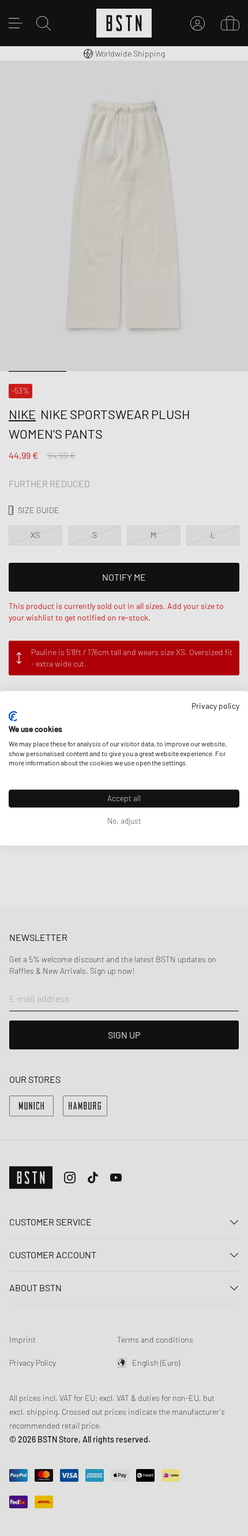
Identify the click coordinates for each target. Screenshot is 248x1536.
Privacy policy (215, 705)
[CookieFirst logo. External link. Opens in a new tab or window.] (13, 716)
